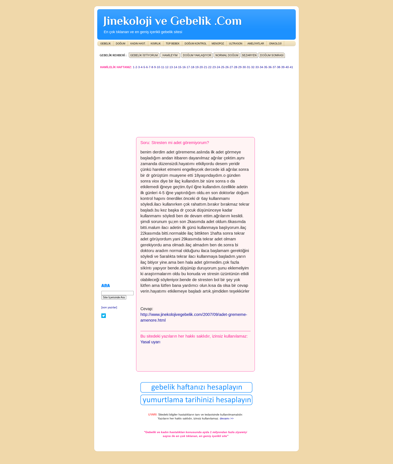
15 (179, 67)
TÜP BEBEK (173, 43)
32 (252, 67)
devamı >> (227, 418)
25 (222, 67)
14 (175, 67)
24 (218, 67)
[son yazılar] (109, 307)
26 (227, 67)
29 (240, 67)
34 (261, 67)
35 (265, 67)
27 (231, 67)
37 (274, 67)
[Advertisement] (196, 101)
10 (158, 67)
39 (283, 67)
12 (166, 67)
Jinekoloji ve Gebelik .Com (172, 20)
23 (214, 67)
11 (162, 67)
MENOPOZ (218, 43)
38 (278, 67)
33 (257, 67)
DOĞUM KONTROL (196, 43)
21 (205, 67)
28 (235, 67)
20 (201, 67)
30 (244, 67)
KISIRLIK (156, 43)
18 (192, 67)
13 (171, 67)
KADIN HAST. (138, 43)
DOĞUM (120, 43)
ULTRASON (235, 43)
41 (291, 67)
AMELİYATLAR (255, 43)
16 (184, 67)
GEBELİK (105, 43)
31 (248, 67)
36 (270, 67)
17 (188, 67)
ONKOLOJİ (275, 43)
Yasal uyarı (150, 342)
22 (209, 67)
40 (287, 67)
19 (197, 67)
